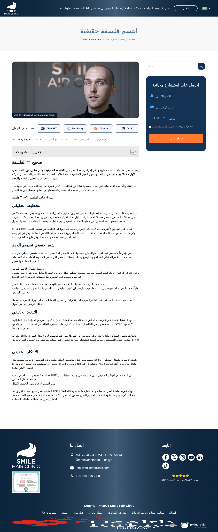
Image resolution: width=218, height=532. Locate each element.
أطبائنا (76, 8)
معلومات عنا (65, 8)
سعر (167, 8)
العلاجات (85, 8)
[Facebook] (165, 457)
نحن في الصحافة (117, 512)
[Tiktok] (165, 465)
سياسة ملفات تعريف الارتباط (147, 512)
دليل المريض (111, 8)
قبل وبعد (159, 8)
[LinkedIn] (199, 457)
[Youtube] (191, 457)
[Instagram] (182, 457)
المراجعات (148, 8)
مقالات (137, 8)
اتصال (185, 8)
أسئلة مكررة (126, 8)
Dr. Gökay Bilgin (21, 139)
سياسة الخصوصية (161, 126)
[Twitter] (174, 457)
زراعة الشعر (97, 8)
